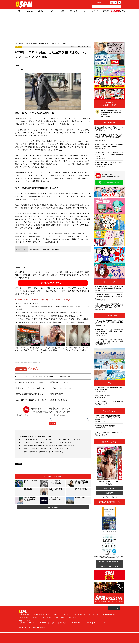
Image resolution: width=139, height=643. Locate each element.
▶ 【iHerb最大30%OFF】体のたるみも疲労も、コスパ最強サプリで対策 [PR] (43, 300)
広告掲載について (24, 614)
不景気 (33, 369)
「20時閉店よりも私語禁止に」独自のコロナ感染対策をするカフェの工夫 (43, 382)
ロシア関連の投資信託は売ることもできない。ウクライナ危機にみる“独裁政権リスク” (52, 439)
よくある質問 (72, 617)
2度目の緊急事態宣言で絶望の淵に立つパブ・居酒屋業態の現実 (39, 394)
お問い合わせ (60, 617)
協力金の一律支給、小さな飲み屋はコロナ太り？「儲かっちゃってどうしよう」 (45, 388)
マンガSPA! (87, 623)
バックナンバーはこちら (109, 497)
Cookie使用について (111, 614)
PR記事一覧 (65, 614)
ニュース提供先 (53, 614)
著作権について (25, 617)
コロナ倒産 (22, 369)
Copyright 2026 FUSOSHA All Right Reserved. (32, 627)
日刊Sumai (53, 623)
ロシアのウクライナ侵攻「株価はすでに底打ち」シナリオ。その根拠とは (48, 442)
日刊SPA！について (39, 614)
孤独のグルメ (64, 623)
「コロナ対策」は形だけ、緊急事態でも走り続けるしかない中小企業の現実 (44, 376)
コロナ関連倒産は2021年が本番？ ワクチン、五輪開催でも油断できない (42, 400)
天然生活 (31, 623)
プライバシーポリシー (95, 614)
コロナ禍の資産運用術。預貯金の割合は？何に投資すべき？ (43, 452)
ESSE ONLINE (42, 623)
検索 (119, 6)
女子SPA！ (22, 623)
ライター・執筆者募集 (78, 614)
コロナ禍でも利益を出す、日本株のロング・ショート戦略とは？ (44, 448)
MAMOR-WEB (76, 623)
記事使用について (47, 617)
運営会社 (36, 617)
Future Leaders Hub (100, 623)
